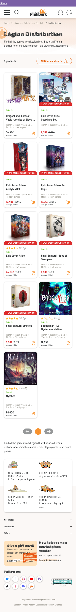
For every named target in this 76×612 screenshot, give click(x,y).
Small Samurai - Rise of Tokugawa (54, 257)
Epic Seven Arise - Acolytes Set (16, 187)
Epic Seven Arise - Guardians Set (51, 117)
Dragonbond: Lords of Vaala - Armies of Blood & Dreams (20, 117)
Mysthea (10, 396)
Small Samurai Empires (19, 325)
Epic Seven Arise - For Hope (53, 187)
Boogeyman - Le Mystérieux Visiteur (52, 327)
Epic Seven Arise (15, 255)
